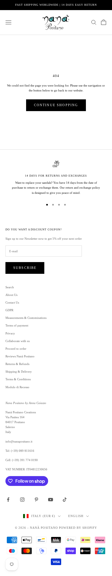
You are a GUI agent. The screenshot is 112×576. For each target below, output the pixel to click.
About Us (11, 294)
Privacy (10, 333)
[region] (56, 178)
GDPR (9, 310)
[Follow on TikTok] (64, 499)
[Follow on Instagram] (22, 499)
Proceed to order (15, 348)
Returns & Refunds (17, 364)
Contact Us (12, 302)
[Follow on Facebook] (8, 499)
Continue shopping (56, 105)
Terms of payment (16, 325)
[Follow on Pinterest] (36, 499)
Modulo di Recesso (17, 387)
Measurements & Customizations (25, 317)
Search (9, 287)
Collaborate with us (17, 341)
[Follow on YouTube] (50, 499)
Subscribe (24, 268)
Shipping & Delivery (18, 371)
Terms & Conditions (18, 379)
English (75, 516)
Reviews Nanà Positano (20, 356)
